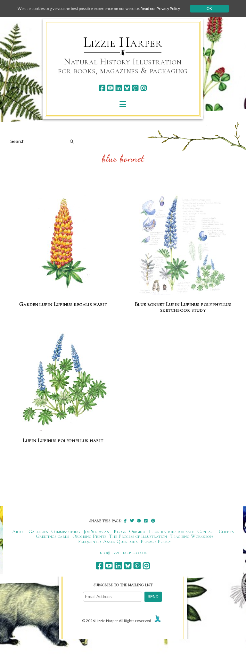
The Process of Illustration (138, 536)
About (18, 531)
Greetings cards (52, 536)
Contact (206, 531)
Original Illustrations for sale (161, 531)
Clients (226, 531)
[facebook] (102, 88)
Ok (209, 8)
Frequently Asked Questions (107, 541)
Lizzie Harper (122, 42)
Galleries (38, 531)
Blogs (120, 531)
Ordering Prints (89, 536)
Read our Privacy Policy (160, 8)
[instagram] (144, 88)
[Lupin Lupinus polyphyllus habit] (63, 380)
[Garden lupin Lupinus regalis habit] (63, 244)
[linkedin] (119, 88)
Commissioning (65, 531)
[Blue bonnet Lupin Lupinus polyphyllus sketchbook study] (183, 244)
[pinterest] (135, 88)
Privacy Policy (156, 541)
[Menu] (122, 104)
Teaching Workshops (192, 536)
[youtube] (110, 88)
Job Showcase (97, 531)
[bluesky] (127, 88)
